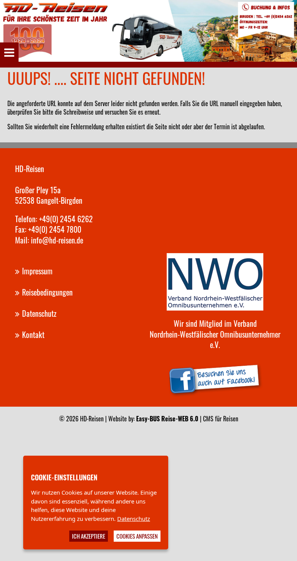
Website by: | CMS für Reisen (173, 418)
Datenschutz (133, 518)
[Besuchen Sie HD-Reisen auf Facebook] (215, 377)
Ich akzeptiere (88, 536)
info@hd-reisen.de (57, 240)
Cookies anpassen (137, 536)
